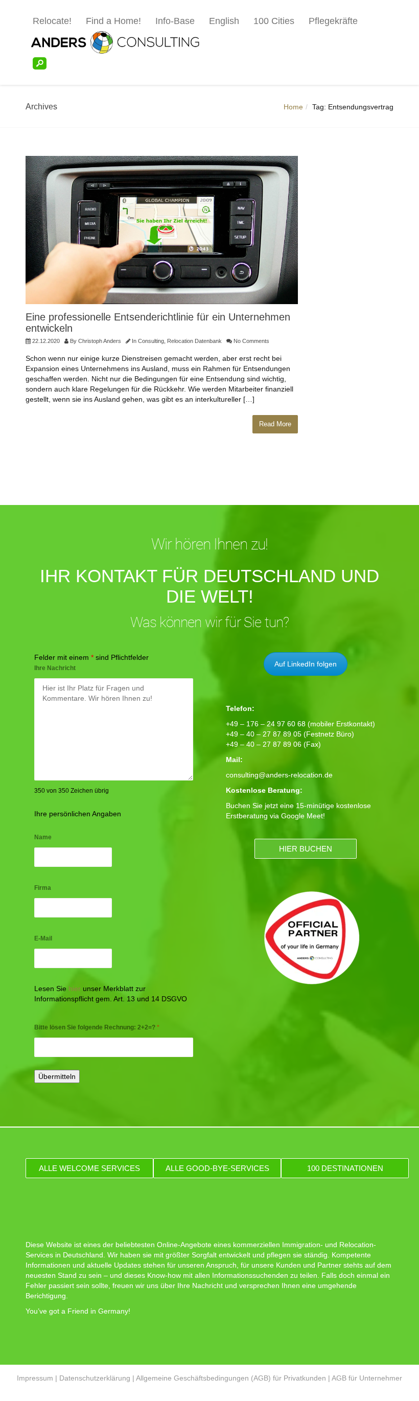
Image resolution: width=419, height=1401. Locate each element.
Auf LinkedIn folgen (305, 664)
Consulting (151, 341)
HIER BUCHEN (305, 848)
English (224, 21)
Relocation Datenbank (194, 341)
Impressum (35, 1378)
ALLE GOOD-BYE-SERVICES (217, 1168)
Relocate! (52, 21)
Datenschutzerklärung (94, 1378)
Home (293, 107)
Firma (42, 887)
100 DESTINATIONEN (345, 1168)
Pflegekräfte (333, 21)
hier (74, 988)
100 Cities (273, 21)
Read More (275, 424)
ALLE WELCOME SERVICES (89, 1168)
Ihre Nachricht (55, 668)
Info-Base (175, 21)
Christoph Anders (99, 341)
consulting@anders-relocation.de (279, 775)
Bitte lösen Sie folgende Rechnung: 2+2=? (96, 1027)
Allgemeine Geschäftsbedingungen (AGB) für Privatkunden (231, 1378)
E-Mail (43, 938)
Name (43, 837)
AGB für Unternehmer (367, 1378)
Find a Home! (113, 21)
